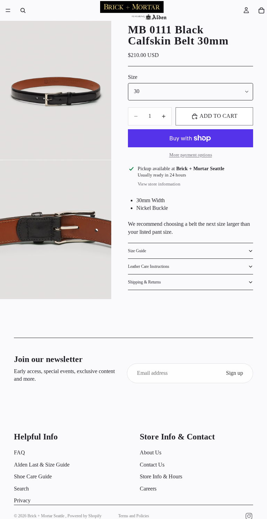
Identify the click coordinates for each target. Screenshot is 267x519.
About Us (150, 453)
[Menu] (8, 10)
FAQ (19, 453)
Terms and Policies (133, 515)
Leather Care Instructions (148, 266)
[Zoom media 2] (55, 229)
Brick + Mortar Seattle (46, 515)
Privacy (22, 500)
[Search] (23, 10)
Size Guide (137, 250)
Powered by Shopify (84, 515)
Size (132, 77)
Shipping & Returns (144, 282)
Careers (148, 489)
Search (21, 489)
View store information (159, 184)
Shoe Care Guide (33, 477)
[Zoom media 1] (55, 90)
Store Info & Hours (161, 477)
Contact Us (152, 465)
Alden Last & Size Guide (42, 465)
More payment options (190, 154)
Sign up (234, 373)
